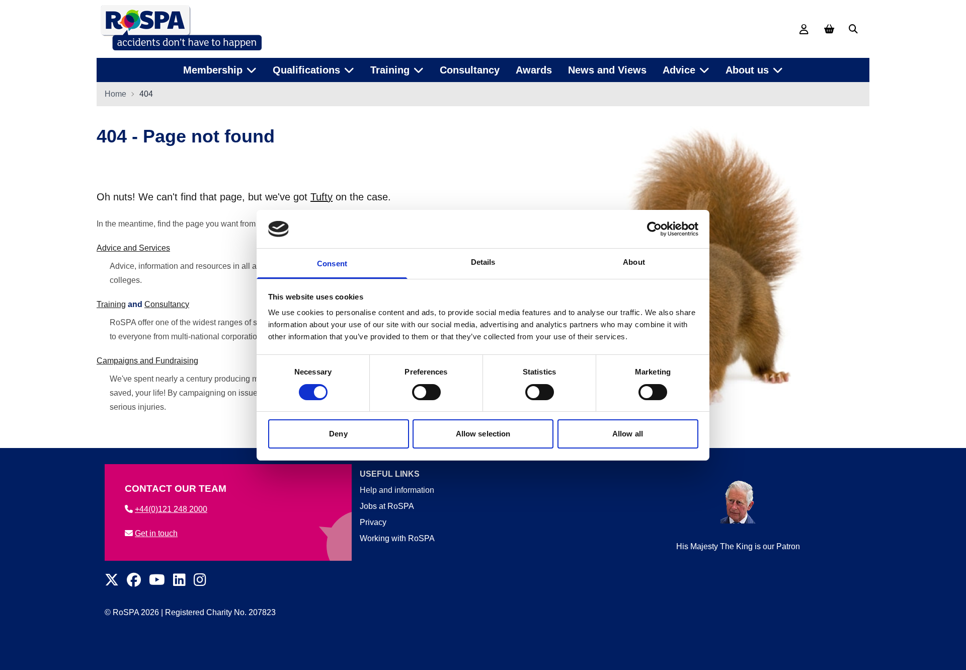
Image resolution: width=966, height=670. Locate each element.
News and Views (607, 70)
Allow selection (483, 433)
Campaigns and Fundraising (147, 360)
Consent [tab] (332, 263)
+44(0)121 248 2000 (171, 509)
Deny (338, 433)
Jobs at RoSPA (387, 506)
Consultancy (470, 70)
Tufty (321, 196)
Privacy (373, 522)
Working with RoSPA (397, 538)
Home (115, 94)
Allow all (627, 433)
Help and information (397, 490)
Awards (534, 70)
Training (111, 304)
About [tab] (634, 262)
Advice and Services (133, 248)
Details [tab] (483, 262)
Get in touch (156, 533)
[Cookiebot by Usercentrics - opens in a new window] (654, 229)
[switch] (426, 392)
